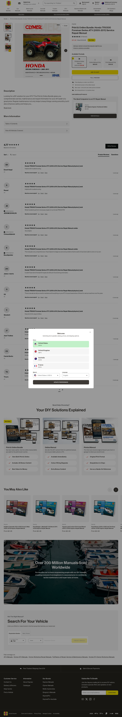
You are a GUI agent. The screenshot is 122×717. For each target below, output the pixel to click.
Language (65, 372)
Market (35, 372)
